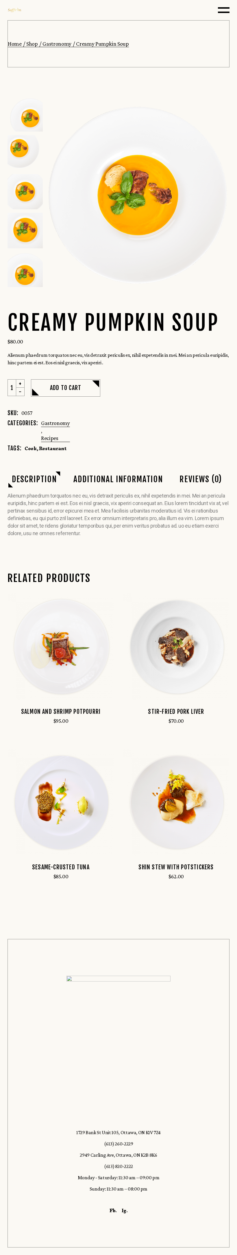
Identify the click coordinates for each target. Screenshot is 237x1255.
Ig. (125, 1210)
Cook (31, 448)
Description (34, 479)
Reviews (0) (200, 479)
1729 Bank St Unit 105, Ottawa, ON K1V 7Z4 (118, 1132)
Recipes (49, 438)
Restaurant (52, 448)
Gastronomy (55, 423)
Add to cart (65, 387)
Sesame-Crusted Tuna (61, 867)
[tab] (34, 479)
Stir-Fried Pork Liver (176, 711)
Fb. (113, 1210)
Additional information (118, 479)
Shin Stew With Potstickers (176, 867)
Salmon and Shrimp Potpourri (61, 711)
